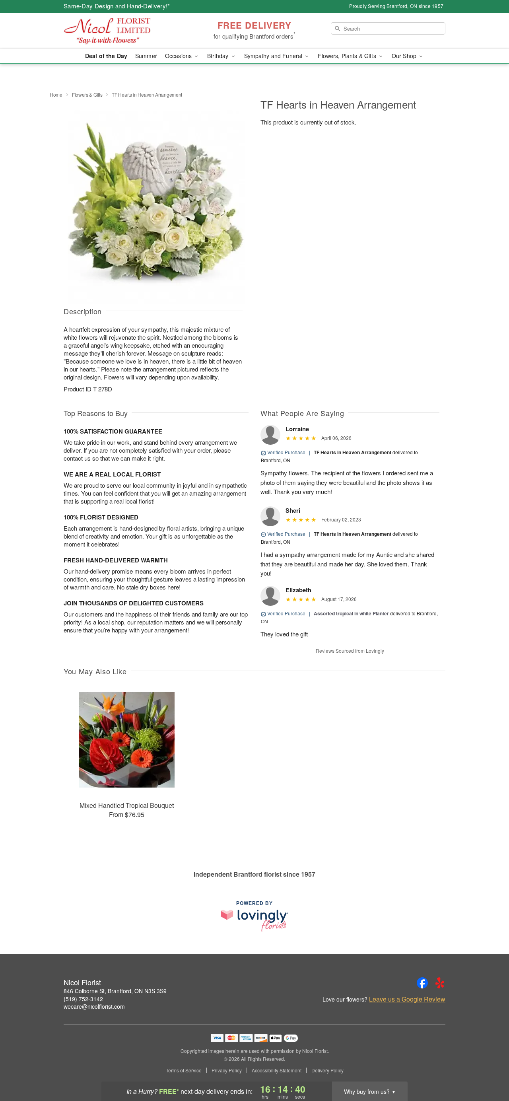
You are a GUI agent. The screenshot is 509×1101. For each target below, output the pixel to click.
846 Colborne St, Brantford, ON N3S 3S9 (115, 991)
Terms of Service (184, 1070)
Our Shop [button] (405, 56)
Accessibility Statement (276, 1070)
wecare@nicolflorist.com (94, 1006)
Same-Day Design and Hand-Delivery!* (117, 6)
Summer (146, 56)
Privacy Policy (227, 1070)
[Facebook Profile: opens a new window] (422, 982)
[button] (488, 1067)
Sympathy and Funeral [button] (274, 56)
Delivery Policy (327, 1070)
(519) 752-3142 (83, 999)
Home (56, 94)
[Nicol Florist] (121, 31)
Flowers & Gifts (87, 94)
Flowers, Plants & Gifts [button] (347, 56)
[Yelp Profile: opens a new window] (439, 982)
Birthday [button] (218, 56)
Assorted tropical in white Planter (351, 613)
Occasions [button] (179, 56)
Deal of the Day (106, 56)
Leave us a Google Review (407, 999)
